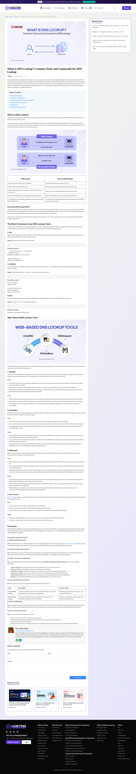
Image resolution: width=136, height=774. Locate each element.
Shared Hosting (42, 751)
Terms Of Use (121, 751)
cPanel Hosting (41, 730)
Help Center (121, 748)
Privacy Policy (121, 756)
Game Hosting (41, 753)
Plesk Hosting (41, 732)
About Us (120, 745)
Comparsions (74, 8)
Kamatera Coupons (102, 730)
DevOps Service (69, 758)
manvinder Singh (21, 628)
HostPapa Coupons (102, 738)
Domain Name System (71, 543)
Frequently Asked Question (17, 107)
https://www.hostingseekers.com (24, 631)
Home (6, 16)
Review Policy (121, 753)
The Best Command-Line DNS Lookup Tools (22, 100)
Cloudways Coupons (102, 732)
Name (9, 653)
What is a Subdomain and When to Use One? (45, 704)
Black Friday (100, 740)
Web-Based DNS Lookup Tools (18, 102)
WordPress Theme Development (73, 740)
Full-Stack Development (71, 735)
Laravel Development (70, 732)
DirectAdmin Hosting (43, 748)
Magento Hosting (42, 740)
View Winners (97, 1)
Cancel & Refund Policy (124, 758)
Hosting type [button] (46, 8)
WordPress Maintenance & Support (74, 751)
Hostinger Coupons (102, 727)
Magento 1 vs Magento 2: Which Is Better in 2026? (108, 32)
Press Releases (121, 740)
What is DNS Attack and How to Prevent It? (73, 704)
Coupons (87, 8)
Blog (11, 16)
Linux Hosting (41, 727)
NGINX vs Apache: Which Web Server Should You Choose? (110, 36)
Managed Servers (56, 732)
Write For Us (121, 730)
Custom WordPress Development (73, 745)
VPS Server (55, 730)
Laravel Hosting (42, 745)
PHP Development (70, 730)
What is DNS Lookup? (16, 95)
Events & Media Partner (124, 738)
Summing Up (13, 104)
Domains (16, 16)
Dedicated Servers (57, 740)
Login (26, 742)
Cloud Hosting (55, 727)
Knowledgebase (122, 735)
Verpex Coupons (101, 735)
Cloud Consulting (69, 756)
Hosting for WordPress (43, 738)
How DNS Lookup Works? (17, 98)
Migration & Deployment (71, 764)
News (119, 743)
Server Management (57, 738)
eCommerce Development (72, 727)
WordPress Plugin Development (73, 743)
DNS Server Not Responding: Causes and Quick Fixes (19, 704)
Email (49, 653)
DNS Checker (11, 497)
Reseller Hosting (42, 743)
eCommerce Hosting (43, 756)
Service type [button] (60, 8)
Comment (10, 661)
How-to (120, 732)
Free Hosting (41, 758)
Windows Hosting (42, 735)
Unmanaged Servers (57, 735)
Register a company (13, 742)
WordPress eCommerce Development (75, 748)
